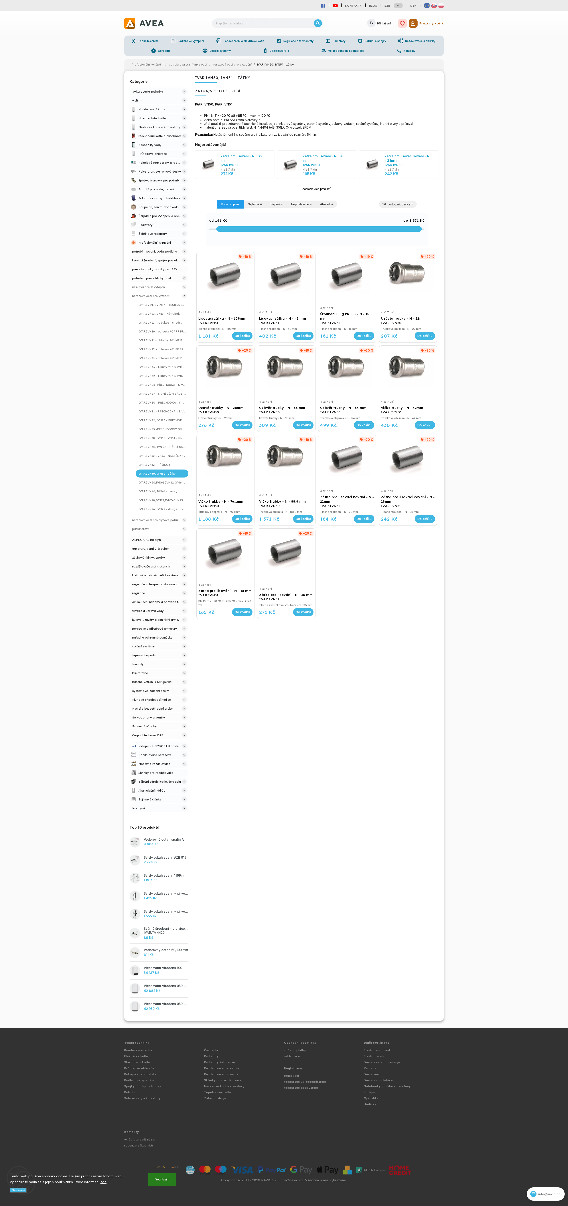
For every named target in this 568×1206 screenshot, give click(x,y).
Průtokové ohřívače (139, 1068)
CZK (413, 5)
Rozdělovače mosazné (221, 1074)
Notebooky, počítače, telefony (387, 1086)
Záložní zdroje (276, 50)
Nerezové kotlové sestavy (224, 1086)
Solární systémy (216, 50)
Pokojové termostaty (140, 1074)
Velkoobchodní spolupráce (342, 50)
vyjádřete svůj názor (140, 1139)
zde (104, 1182)
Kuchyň (369, 1092)
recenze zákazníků (138, 1145)
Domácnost (372, 1074)
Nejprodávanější (301, 204)
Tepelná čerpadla (217, 1092)
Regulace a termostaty (295, 41)
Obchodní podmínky (300, 1042)
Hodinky (370, 1104)
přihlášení (291, 1075)
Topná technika (144, 41)
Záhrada (370, 1068)
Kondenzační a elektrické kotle (240, 41)
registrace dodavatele (301, 1087)
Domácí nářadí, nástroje (382, 1062)
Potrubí (129, 1092)
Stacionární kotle (137, 1062)
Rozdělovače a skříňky (416, 41)
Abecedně (326, 204)
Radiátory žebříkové (219, 1062)
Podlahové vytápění (187, 41)
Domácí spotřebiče (378, 1080)
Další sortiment (376, 1042)
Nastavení (18, 1190)
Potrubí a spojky (371, 41)
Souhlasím (162, 1179)
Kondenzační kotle (138, 1050)
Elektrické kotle (136, 1056)
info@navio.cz (291, 1180)
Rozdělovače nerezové (221, 1068)
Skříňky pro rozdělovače (223, 1080)
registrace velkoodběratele (305, 1081)
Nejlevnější (255, 204)
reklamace (292, 1056)
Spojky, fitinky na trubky (142, 1086)
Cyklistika (371, 1098)
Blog (373, 5)
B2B (387, 5)
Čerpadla (160, 50)
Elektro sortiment (377, 1050)
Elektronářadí (374, 1056)
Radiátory (335, 41)
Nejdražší (276, 204)
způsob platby (295, 1050)
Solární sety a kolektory (142, 1098)
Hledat (318, 23)
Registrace (293, 1068)
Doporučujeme (230, 204)
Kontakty (353, 5)
